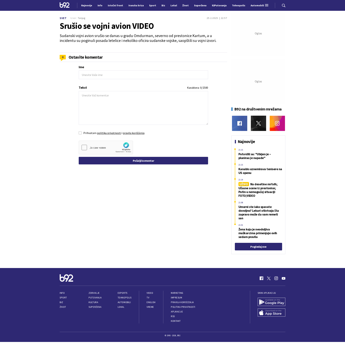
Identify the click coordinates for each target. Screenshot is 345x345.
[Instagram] (277, 123)
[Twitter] (258, 123)
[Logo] (65, 5)
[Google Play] (271, 302)
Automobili (124, 302)
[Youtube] (283, 278)
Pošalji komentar (143, 160)
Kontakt (176, 321)
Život (63, 306)
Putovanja (95, 297)
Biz (61, 302)
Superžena (95, 306)
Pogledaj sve (258, 246)
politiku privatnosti (109, 133)
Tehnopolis (124, 297)
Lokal (121, 306)
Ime (81, 67)
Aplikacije (177, 311)
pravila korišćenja (133, 133)
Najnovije (86, 5)
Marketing (177, 292)
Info (62, 292)
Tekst (83, 87)
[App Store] (271, 312)
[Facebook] (239, 123)
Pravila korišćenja (182, 302)
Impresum (176, 297)
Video (150, 292)
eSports (122, 292)
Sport (63, 297)
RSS (173, 316)
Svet (63, 18)
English (151, 302)
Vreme (150, 306)
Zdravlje (94, 292)
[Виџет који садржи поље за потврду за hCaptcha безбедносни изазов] (106, 147)
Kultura (93, 302)
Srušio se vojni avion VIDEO (107, 25)
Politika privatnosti (183, 306)
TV (148, 297)
